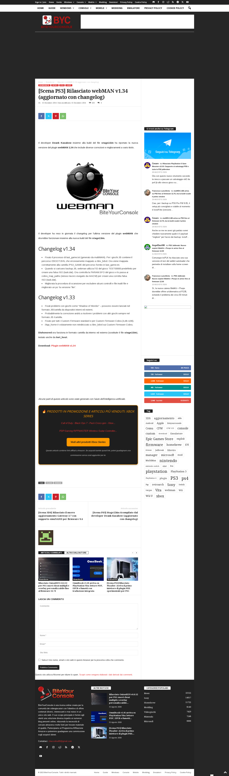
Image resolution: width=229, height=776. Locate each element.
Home (51, 2)
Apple (160, 423)
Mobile (91, 2)
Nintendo (148, 717)
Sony (69, 85)
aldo (180, 418)
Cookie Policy (141, 2)
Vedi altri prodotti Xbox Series (88, 442)
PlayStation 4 (151, 478)
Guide (59, 2)
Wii (181, 490)
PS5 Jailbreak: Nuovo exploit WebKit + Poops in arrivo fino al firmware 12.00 (169, 248)
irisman (149, 450)
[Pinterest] (56, 116)
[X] (182, 2)
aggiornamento (164, 418)
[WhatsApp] (63, 116)
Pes (171, 466)
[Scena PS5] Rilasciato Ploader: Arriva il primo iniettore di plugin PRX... (121, 731)
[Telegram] (178, 2)
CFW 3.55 (170, 428)
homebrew (174, 444)
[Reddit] (168, 2)
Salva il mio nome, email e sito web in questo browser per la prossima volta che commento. (83, 660)
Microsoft (148, 721)
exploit (181, 438)
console (182, 428)
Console (80, 2)
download (163, 434)
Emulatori (113, 2)
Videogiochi (150, 712)
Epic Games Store (159, 439)
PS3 (62, 85)
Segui (186, 374)
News (54, 85)
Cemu (149, 428)
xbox (160, 496)
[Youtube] (187, 2)
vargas (149, 490)
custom (150, 433)
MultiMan (151, 460)
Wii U (149, 495)
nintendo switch (152, 466)
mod (180, 455)
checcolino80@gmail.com (60, 741)
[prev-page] (132, 552)
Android (149, 423)
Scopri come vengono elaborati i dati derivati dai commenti (105, 674)
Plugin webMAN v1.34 (63, 345)
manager (152, 455)
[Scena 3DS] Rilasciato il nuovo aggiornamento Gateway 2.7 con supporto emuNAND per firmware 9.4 (60, 516)
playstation (156, 471)
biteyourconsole (174, 423)
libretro (171, 450)
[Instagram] (163, 2)
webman (58, 483)
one (165, 466)
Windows (68, 2)
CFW (160, 428)
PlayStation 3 (178, 471)
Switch (182, 485)
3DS (148, 418)
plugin (49, 483)
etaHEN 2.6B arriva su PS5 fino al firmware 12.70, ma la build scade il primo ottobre (171, 193)
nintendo (168, 460)
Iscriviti (185, 400)
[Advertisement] (137, 22)
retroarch (158, 484)
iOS (187, 444)
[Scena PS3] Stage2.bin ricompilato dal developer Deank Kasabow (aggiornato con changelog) (114, 516)
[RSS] (173, 2)
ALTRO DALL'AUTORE (76, 553)
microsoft (167, 455)
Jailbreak (159, 450)
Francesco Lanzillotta (161, 191)
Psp (147, 485)
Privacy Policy (126, 2)
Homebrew (50, 82)
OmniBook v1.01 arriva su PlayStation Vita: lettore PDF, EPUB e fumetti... (122, 715)
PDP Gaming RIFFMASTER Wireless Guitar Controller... (88, 431)
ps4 (184, 478)
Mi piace (185, 368)
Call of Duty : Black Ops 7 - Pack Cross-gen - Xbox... (88, 423)
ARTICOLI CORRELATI (51, 553)
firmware (154, 445)
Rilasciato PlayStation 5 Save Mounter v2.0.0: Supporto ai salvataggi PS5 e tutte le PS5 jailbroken (170, 166)
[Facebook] (158, 2)
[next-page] (136, 552)
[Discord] (153, 2)
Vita (158, 490)
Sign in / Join (40, 2)
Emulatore (176, 433)
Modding (103, 2)
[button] (189, 8)
